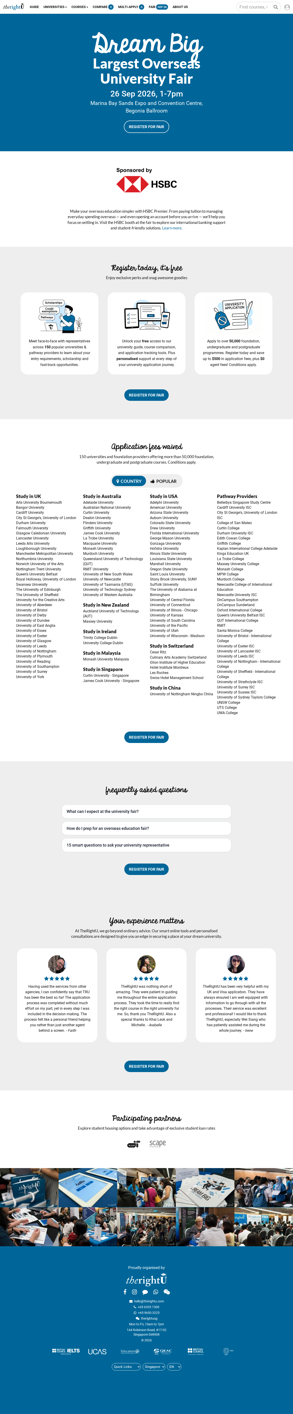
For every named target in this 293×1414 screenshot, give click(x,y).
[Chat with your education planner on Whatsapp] (155, 1292)
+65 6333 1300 (148, 1307)
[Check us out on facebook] (125, 1292)
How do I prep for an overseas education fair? (108, 828)
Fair (158, 7)
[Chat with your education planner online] (145, 1292)
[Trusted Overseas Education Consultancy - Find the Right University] (146, 1279)
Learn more (172, 228)
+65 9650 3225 (149, 1313)
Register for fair (146, 126)
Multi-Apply (130, 7)
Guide (34, 7)
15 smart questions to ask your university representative (118, 845)
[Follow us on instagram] (134, 1292)
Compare (102, 7)
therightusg (149, 1318)
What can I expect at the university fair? (103, 811)
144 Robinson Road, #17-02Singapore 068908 (146, 1332)
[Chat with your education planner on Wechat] (167, 1292)
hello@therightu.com (149, 1301)
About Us (180, 7)
